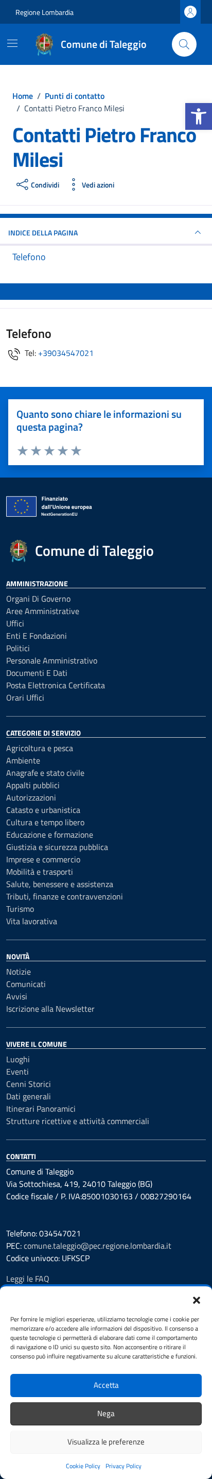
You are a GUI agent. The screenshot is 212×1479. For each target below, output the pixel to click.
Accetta (106, 1385)
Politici (18, 648)
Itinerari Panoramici (41, 1108)
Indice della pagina (43, 232)
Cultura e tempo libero (45, 822)
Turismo (20, 909)
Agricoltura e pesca (39, 748)
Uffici (15, 623)
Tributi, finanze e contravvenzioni (64, 896)
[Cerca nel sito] (184, 44)
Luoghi (18, 1059)
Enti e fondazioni (36, 636)
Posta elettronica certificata (55, 685)
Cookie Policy (83, 1466)
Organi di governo (38, 598)
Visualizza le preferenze (106, 1442)
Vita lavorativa (31, 921)
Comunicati (26, 984)
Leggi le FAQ (27, 1278)
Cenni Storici (28, 1084)
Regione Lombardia (44, 12)
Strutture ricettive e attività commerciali (77, 1121)
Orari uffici (25, 697)
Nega (106, 1413)
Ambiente (23, 760)
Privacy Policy (123, 1466)
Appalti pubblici (33, 785)
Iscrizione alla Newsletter (50, 1008)
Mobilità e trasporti (39, 871)
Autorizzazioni (31, 797)
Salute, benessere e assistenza (59, 884)
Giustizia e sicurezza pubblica (57, 847)
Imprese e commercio (43, 859)
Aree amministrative (42, 611)
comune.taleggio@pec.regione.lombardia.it (97, 1245)
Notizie (18, 971)
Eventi (17, 1071)
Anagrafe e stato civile (45, 773)
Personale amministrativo (51, 660)
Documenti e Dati (36, 673)
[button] (198, 116)
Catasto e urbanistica (43, 810)
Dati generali (28, 1096)
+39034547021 (66, 353)
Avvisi (16, 996)
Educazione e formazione (49, 834)
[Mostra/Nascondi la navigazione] (12, 43)
